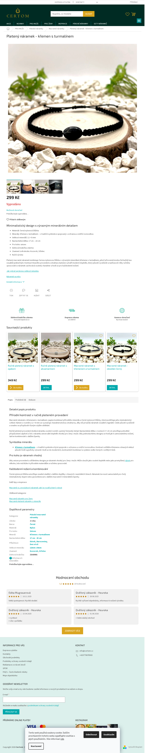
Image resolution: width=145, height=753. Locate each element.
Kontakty (80, 2)
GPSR (5, 668)
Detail (46, 387)
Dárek (32, 541)
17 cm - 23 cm (36, 538)
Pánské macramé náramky (38, 516)
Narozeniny (42, 541)
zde (62, 739)
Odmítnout (91, 734)
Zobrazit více (72, 630)
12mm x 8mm (35, 547)
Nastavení (36, 746)
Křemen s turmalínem (40, 534)
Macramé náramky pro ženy (21, 498)
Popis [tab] (10, 400)
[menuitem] (9, 24)
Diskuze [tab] (32, 400)
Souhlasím (109, 734)
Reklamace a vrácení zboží (14, 664)
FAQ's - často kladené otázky (15, 672)
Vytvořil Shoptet (135, 747)
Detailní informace (14, 282)
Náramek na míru (14, 276)
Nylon (32, 527)
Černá (32, 524)
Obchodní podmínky (11, 657)
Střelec (42, 551)
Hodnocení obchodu (72, 577)
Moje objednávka (10, 675)
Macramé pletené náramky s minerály (25, 501)
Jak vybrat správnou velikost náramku (23, 271)
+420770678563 (86, 655)
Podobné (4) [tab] (21, 400)
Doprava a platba (62, 2)
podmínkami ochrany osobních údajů (43, 705)
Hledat (88, 14)
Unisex (33, 531)
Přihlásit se (11, 712)
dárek (127, 460)
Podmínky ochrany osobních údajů (17, 661)
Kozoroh (34, 551)
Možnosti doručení (14, 210)
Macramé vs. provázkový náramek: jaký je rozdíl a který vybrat (35, 487)
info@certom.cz (86, 651)
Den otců (34, 544)
